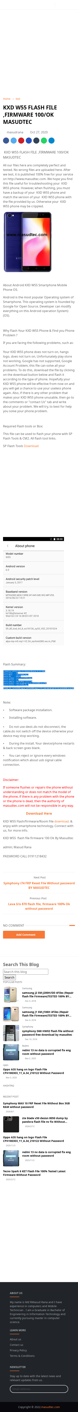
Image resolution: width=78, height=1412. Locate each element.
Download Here (39, 813)
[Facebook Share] (6, 141)
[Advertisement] (39, 53)
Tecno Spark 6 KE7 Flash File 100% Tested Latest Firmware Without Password (34, 1173)
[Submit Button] (63, 1388)
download (61, 821)
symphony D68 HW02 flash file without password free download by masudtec (47, 1032)
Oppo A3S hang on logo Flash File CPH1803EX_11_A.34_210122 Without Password (33, 1071)
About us (15, 1339)
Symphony (27, 1026)
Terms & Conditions (22, 1356)
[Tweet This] (14, 141)
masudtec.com (50, 1407)
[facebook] (45, 4)
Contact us (16, 1345)
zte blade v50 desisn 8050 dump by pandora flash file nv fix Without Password (45, 1121)
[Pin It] (21, 141)
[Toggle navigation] (72, 5)
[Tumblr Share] (36, 141)
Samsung (27, 988)
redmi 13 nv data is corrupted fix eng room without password (46, 1052)
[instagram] (51, 4)
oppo (5, 1065)
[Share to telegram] (51, 141)
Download (31, 446)
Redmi (25, 1045)
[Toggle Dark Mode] (59, 5)
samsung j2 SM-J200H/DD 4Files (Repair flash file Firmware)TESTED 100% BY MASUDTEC (47, 996)
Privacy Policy (18, 1350)
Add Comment (25, 934)
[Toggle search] (65, 4)
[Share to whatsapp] (44, 141)
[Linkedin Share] (29, 141)
